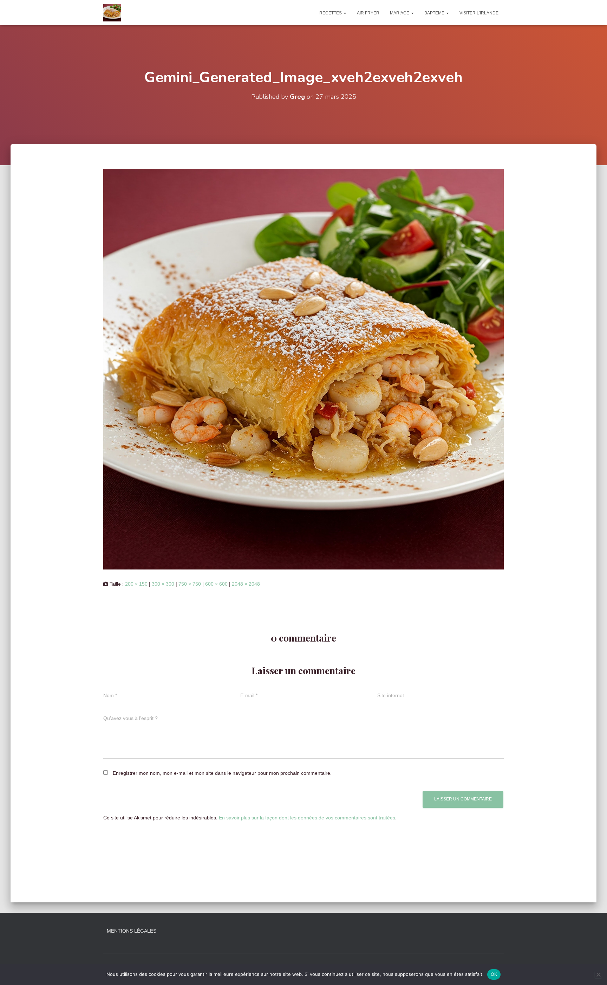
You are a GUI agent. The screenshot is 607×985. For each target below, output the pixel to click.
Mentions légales (131, 931)
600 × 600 (216, 584)
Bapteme (434, 13)
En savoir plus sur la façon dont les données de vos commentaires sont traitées (307, 817)
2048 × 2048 (246, 584)
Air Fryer (368, 13)
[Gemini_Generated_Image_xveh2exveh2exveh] (303, 369)
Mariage (400, 13)
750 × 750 (189, 584)
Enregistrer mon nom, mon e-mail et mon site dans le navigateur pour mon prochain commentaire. (222, 773)
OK (494, 974)
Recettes (331, 13)
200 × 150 (136, 584)
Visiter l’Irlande (478, 13)
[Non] (598, 974)
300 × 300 (163, 584)
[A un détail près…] (112, 12)
